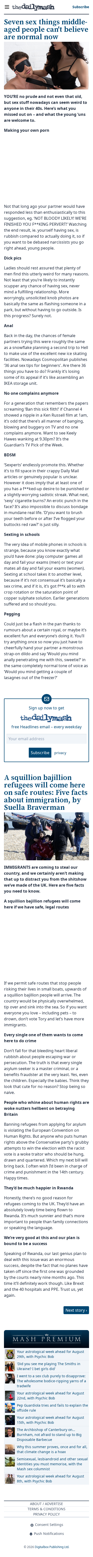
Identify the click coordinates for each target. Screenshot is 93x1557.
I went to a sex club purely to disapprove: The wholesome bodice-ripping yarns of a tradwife (51, 1381)
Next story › (76, 1310)
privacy (60, 752)
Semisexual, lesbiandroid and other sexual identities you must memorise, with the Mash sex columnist (52, 1464)
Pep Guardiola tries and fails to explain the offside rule (52, 1408)
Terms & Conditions (46, 1509)
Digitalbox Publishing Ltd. (52, 1547)
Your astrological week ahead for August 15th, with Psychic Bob (50, 1420)
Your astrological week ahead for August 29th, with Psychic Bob (50, 1354)
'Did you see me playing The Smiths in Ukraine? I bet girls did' (48, 1366)
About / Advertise (46, 1503)
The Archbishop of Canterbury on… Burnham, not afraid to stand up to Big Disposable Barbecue (49, 1434)
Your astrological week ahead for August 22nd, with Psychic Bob (50, 1395)
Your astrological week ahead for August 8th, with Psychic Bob (50, 1478)
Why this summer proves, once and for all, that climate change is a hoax (52, 1449)
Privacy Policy (46, 1514)
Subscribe (40, 752)
